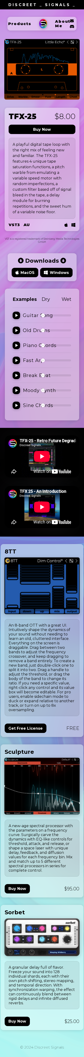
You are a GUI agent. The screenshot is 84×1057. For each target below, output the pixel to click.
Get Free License (25, 728)
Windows (59, 272)
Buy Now (42, 129)
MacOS (28, 272)
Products (19, 24)
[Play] (16, 315)
